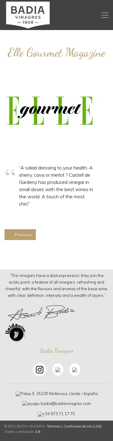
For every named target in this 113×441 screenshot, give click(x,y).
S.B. (38, 432)
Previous (23, 234)
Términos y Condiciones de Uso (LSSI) (74, 426)
